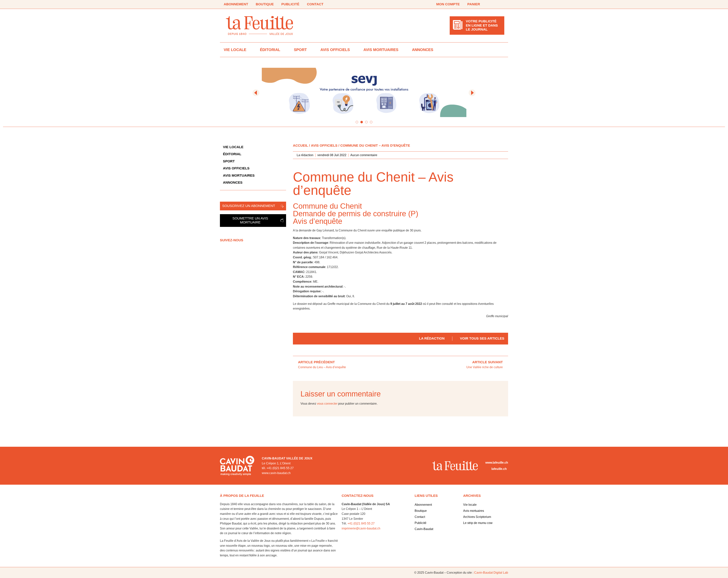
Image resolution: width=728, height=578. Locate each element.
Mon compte (448, 4)
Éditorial (270, 50)
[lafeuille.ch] (487, 469)
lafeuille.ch (499, 468)
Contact (315, 4)
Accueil (300, 145)
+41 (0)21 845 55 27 (361, 523)
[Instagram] (502, 4)
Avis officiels (335, 50)
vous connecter (327, 403)
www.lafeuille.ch (496, 462)
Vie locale (235, 50)
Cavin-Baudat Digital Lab (491, 572)
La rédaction (432, 338)
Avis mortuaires (380, 50)
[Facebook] (491, 4)
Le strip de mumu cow (478, 523)
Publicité (290, 4)
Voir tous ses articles (482, 338)
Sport (300, 50)
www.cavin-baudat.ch (276, 473)
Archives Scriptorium (477, 516)
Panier (473, 4)
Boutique (265, 4)
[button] (256, 92)
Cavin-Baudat (424, 529)
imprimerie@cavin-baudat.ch (361, 528)
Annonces (422, 50)
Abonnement (236, 4)
